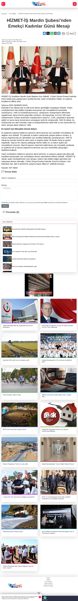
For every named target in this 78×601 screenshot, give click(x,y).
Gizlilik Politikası (48, 584)
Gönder (5, 206)
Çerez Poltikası (48, 582)
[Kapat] (40, 597)
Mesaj (3, 185)
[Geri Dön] (3, 4)
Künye (48, 578)
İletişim (48, 580)
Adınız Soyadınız (8, 178)
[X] (39, 593)
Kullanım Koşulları (48, 586)
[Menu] (75, 4)
